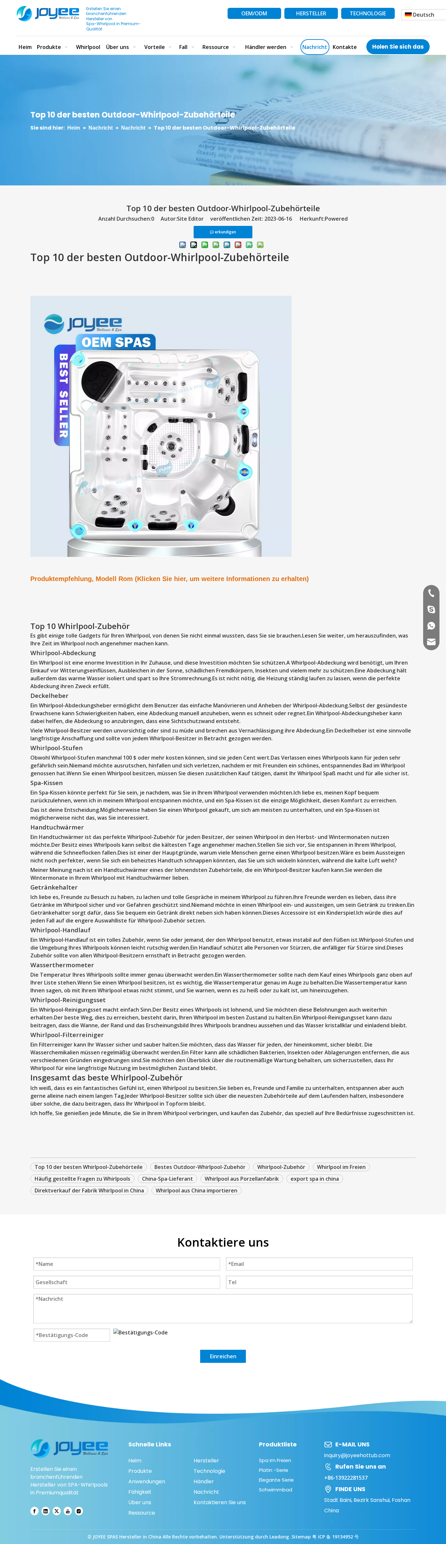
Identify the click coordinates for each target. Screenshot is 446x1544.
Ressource (141, 1513)
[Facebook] (34, 1510)
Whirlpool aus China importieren (196, 1190)
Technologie (209, 1471)
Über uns (139, 1502)
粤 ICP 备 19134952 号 (335, 1537)
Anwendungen (146, 1481)
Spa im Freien (275, 1460)
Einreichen (223, 1356)
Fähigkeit (139, 1492)
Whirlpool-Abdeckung (318, 662)
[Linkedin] (45, 1510)
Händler (204, 1481)
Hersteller (206, 1460)
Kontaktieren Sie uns (220, 1502)
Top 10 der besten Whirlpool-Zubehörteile (89, 1167)
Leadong (279, 1537)
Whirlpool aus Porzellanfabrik (242, 1178)
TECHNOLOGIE (368, 13)
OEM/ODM (254, 13)
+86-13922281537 (346, 1477)
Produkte (140, 1471)
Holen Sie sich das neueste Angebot (398, 48)
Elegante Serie (276, 1479)
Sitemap (301, 1537)
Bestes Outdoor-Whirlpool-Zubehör (200, 1167)
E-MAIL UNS (352, 1444)
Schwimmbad (275, 1489)
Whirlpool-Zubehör (281, 1167)
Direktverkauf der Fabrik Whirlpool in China (89, 1190)
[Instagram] (79, 1510)
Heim (134, 1460)
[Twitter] (57, 1510)
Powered (336, 218)
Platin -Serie (273, 1470)
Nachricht (206, 1492)
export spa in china (315, 1178)
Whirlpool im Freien (341, 1167)
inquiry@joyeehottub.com (357, 1455)
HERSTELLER (311, 13)
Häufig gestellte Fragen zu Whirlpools (82, 1178)
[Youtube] (68, 1510)
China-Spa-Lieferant (167, 1178)
